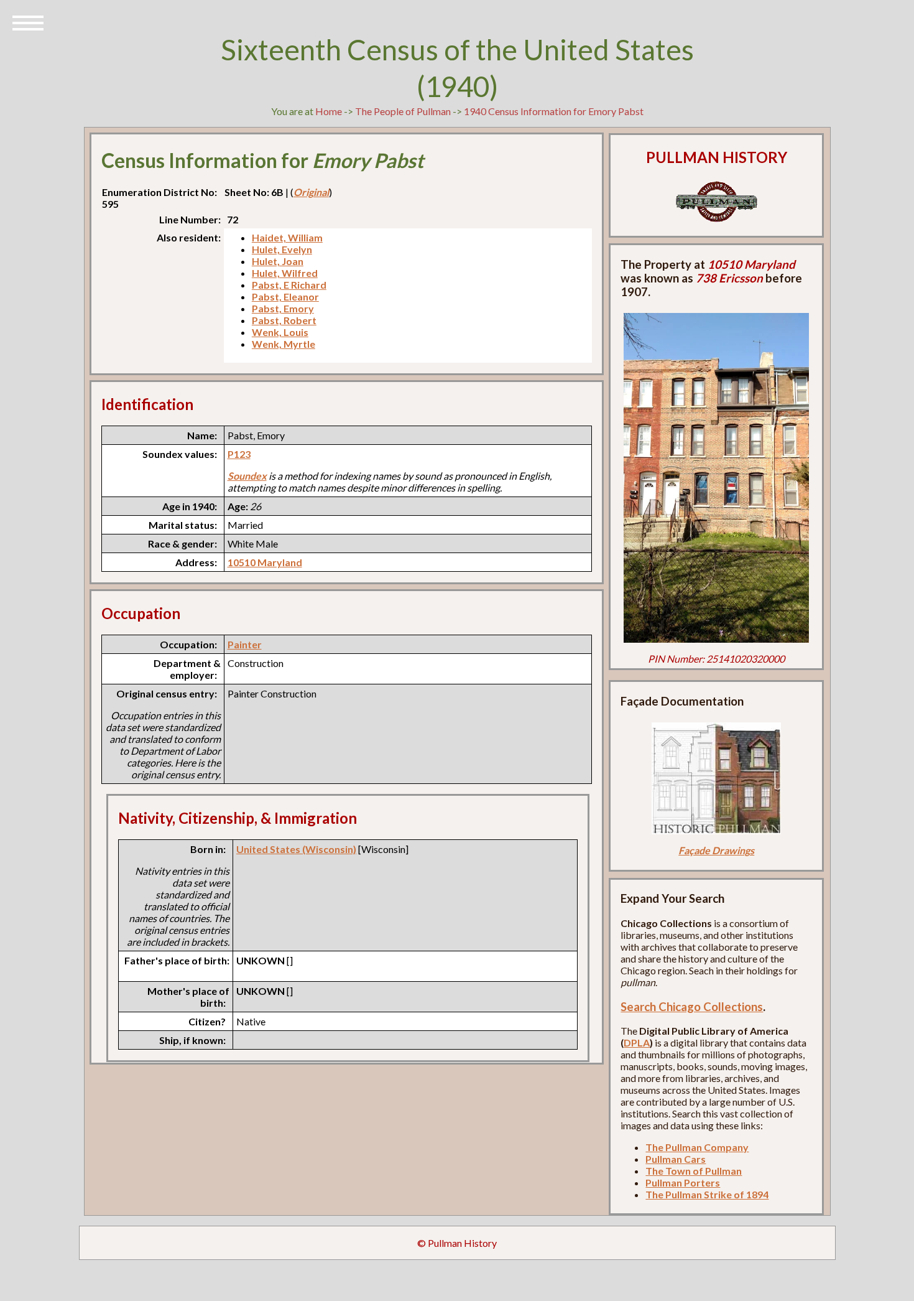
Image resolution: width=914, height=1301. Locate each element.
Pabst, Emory (283, 308)
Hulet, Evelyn (282, 249)
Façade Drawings (716, 850)
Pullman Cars (675, 1159)
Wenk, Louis (280, 332)
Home (328, 111)
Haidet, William (287, 237)
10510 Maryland (265, 562)
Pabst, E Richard (289, 285)
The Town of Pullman (693, 1171)
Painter (245, 644)
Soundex (247, 476)
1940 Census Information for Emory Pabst (554, 111)
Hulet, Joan (277, 261)
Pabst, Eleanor (285, 296)
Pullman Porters (682, 1182)
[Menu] (28, 21)
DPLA (637, 1042)
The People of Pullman (403, 111)
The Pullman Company (697, 1147)
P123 (239, 454)
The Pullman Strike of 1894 (707, 1194)
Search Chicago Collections (692, 1007)
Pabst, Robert (284, 320)
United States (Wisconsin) (296, 849)
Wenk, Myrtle (283, 344)
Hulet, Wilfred (285, 273)
